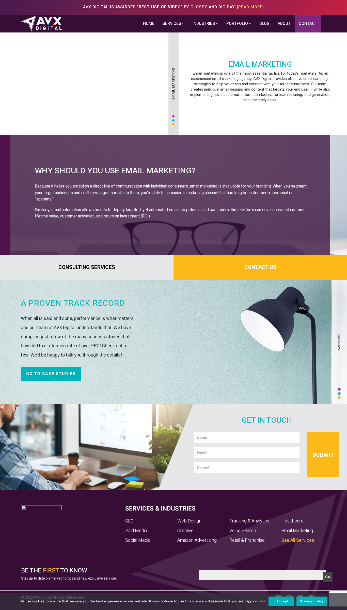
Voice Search (242, 530)
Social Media (137, 540)
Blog (264, 24)
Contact (308, 24)
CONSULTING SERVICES (86, 267)
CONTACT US (260, 267)
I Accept (281, 601)
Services (172, 24)
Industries (204, 24)
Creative (185, 530)
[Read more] (250, 7)
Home (148, 24)
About (284, 24)
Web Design (189, 521)
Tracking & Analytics (249, 521)
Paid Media (136, 530)
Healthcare (292, 521)
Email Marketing (297, 530)
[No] (340, 601)
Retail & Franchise (247, 540)
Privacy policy (312, 601)
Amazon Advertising (197, 540)
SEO (129, 521)
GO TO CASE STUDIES (51, 374)
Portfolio (237, 24)
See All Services (297, 540)
